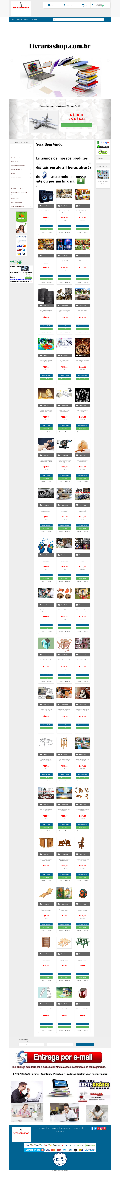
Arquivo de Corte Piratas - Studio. (103, 183)
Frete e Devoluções (53, 1128)
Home (12, 19)
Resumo (43, 232)
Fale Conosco (34, 19)
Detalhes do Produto (76, 129)
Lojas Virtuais (63, 1170)
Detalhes (49, 232)
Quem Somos (42, 1128)
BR (68, 1170)
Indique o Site (77, 1128)
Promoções (26, 19)
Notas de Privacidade (66, 1128)
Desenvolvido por (56, 1170)
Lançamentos (19, 19)
